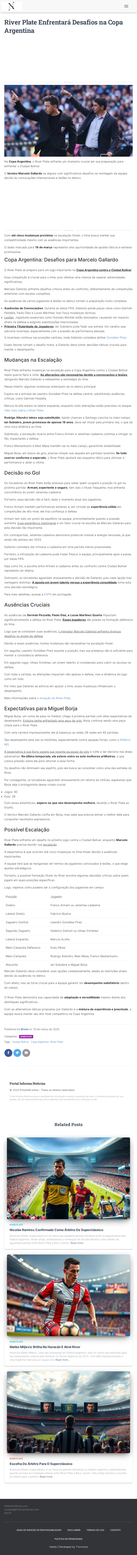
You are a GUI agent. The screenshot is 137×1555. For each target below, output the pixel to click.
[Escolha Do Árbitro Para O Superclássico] (68, 1411)
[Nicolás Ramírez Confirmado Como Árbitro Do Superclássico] (68, 1178)
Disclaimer (73, 1530)
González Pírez (116, 337)
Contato (115, 1530)
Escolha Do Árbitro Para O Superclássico (41, 1464)
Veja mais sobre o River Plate (23, 410)
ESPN (48, 594)
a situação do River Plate (53, 698)
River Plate (26, 1036)
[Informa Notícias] (13, 6)
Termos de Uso (95, 1530)
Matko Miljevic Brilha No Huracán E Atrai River (45, 1347)
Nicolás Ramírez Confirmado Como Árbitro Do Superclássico (56, 1230)
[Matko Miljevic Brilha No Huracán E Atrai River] (68, 1294)
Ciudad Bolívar (20, 1041)
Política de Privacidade (68, 1539)
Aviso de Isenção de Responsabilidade (39, 1530)
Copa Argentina (40, 1041)
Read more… (77, 1242)
